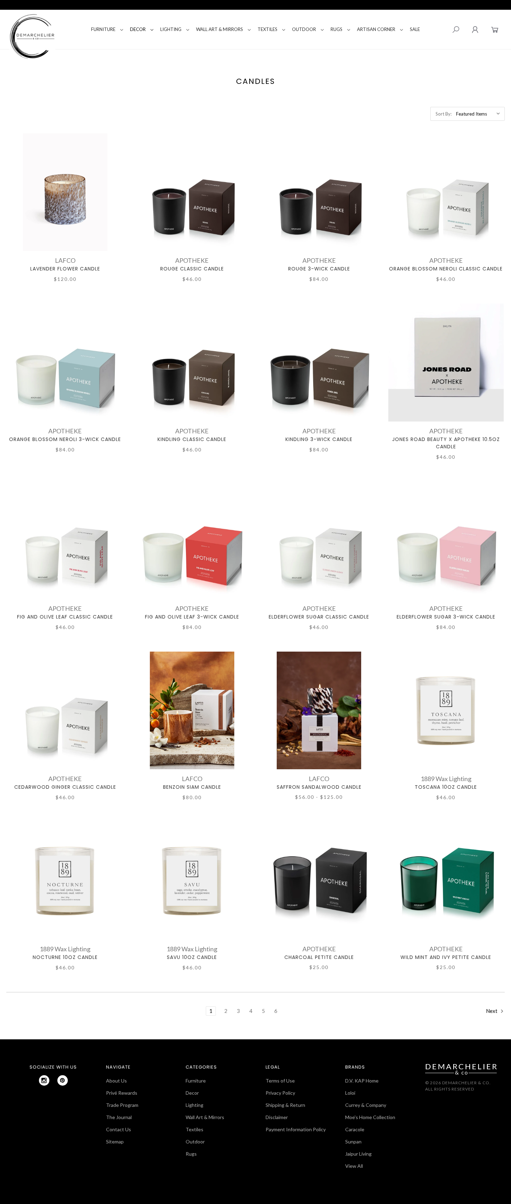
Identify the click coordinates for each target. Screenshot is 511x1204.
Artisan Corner (376, 29)
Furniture (103, 29)
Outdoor (304, 29)
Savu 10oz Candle (192, 957)
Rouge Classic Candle (192, 268)
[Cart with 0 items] (495, 29)
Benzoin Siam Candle (192, 787)
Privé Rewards (121, 1093)
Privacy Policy (280, 1093)
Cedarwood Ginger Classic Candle (65, 787)
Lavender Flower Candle (65, 268)
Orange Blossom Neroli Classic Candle (446, 268)
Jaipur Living (358, 1154)
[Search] (455, 29)
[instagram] (44, 1080)
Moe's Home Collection (370, 1117)
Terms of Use (280, 1081)
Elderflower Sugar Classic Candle (319, 616)
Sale (415, 29)
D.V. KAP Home (362, 1081)
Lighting (170, 29)
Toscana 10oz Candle (446, 787)
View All (354, 1166)
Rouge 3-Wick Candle (319, 268)
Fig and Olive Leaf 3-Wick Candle (192, 616)
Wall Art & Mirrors (219, 29)
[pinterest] (62, 1080)
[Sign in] (475, 29)
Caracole (354, 1129)
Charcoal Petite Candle (319, 957)
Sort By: (444, 114)
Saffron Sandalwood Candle (319, 787)
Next (492, 1011)
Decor (138, 29)
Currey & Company (365, 1105)
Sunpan (353, 1141)
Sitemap (115, 1141)
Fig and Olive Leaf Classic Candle (65, 616)
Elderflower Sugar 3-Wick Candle (446, 616)
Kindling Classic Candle (191, 439)
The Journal (119, 1117)
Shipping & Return (285, 1105)
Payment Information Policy (296, 1129)
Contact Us (118, 1129)
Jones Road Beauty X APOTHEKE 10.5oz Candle (446, 443)
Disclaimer (277, 1117)
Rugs (336, 29)
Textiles (267, 29)
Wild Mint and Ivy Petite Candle (445, 957)
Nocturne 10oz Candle (65, 957)
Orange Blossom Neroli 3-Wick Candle (65, 439)
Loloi (350, 1093)
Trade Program (122, 1105)
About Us (116, 1081)
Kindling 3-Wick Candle (318, 439)
